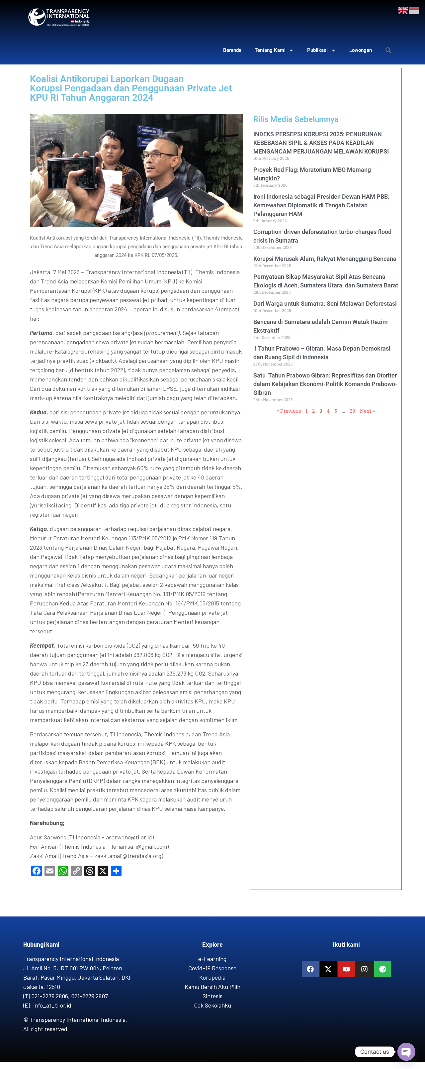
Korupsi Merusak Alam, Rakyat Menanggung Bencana (324, 258)
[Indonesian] (414, 10)
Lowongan (360, 50)
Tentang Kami (270, 50)
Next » (367, 410)
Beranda (232, 50)
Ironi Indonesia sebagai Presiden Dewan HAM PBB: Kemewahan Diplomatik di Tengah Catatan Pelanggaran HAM (321, 205)
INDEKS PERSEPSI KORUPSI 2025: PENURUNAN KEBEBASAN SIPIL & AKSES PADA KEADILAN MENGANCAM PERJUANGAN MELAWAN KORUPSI (321, 143)
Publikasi (317, 50)
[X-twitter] (328, 969)
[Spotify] (382, 969)
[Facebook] (310, 969)
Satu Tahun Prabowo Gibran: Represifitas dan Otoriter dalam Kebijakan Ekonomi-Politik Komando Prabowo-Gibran (325, 384)
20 (352, 410)
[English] (403, 10)
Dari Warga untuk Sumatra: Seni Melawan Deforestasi (325, 303)
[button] (388, 50)
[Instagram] (364, 969)
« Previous (289, 410)
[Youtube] (346, 969)
